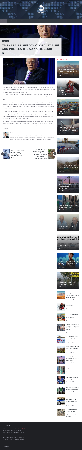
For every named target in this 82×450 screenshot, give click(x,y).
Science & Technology (32, 20)
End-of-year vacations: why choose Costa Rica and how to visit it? (68, 167)
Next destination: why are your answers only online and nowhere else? (68, 186)
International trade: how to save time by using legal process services (67, 148)
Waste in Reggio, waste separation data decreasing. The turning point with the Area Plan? (17, 153)
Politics (22, 20)
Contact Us (54, 20)
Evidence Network (21, 428)
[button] (80, 21)
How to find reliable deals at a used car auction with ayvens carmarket (68, 109)
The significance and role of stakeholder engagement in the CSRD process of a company (68, 128)
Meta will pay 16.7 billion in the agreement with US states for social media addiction (68, 263)
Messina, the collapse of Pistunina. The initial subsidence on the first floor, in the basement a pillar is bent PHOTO (72, 413)
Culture (40, 20)
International (10, 20)
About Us (47, 20)
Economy (3, 20)
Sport (17, 20)
